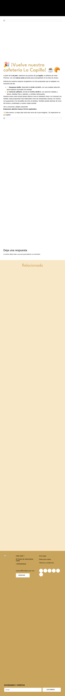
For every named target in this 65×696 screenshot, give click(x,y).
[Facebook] (45, 571)
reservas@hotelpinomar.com (25, 571)
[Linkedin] (49, 571)
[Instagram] (58, 571)
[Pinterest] (54, 571)
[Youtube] (41, 574)
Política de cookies (45, 559)
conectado (20, 254)
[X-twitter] (41, 571)
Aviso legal (42, 556)
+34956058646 (21, 564)
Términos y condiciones (46, 563)
